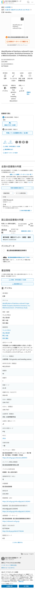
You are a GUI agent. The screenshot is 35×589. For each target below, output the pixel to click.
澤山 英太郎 (6, 333)
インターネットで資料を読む (9, 565)
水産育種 (8, 7)
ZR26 (4, 438)
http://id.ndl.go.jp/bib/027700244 (13, 531)
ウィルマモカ (6, 330)
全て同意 (26, 586)
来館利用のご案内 (26, 231)
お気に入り (5, 143)
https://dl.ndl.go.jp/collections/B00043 (14, 458)
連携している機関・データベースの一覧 (20, 174)
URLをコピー (10, 143)
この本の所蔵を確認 (24, 210)
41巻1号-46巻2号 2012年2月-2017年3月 (17, 10)
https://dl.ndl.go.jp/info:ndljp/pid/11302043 (16, 501)
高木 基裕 (5, 338)
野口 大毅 (5, 335)
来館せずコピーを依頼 (9, 125)
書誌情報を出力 (9, 149)
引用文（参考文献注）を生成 (12, 146)
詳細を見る (29, 93)
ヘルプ (29, 182)
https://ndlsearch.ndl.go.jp (10, 521)
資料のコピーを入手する (7, 568)
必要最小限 (9, 586)
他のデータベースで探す (11, 153)
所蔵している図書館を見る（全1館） (17, 133)
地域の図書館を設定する (17, 188)
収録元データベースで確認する (18, 41)
